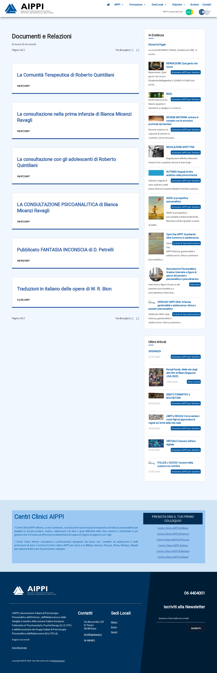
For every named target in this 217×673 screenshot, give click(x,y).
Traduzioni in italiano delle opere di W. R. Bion (64, 289)
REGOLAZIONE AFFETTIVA (180, 147)
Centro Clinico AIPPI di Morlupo (173, 551)
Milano (114, 622)
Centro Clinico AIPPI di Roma (173, 545)
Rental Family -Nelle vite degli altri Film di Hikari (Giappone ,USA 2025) (181, 373)
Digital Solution (58, 661)
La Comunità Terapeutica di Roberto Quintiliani (65, 75)
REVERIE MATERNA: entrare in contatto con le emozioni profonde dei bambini (174, 120)
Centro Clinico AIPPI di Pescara (173, 539)
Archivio (194, 4)
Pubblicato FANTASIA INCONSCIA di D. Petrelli (65, 250)
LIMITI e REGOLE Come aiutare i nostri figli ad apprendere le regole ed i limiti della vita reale (174, 419)
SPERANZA (155, 351)
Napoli (114, 632)
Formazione (136, 4)
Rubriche (177, 4)
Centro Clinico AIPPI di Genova (173, 533)
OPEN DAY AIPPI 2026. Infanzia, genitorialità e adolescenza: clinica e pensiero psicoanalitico (172, 305)
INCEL (169, 93)
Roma (114, 627)
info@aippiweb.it (93, 634)
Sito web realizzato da (41, 661)
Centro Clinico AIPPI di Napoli (173, 557)
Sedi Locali (157, 4)
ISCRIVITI (196, 628)
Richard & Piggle (157, 44)
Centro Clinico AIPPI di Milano (172, 528)
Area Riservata (19, 647)
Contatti (206, 4)
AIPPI (117, 4)
